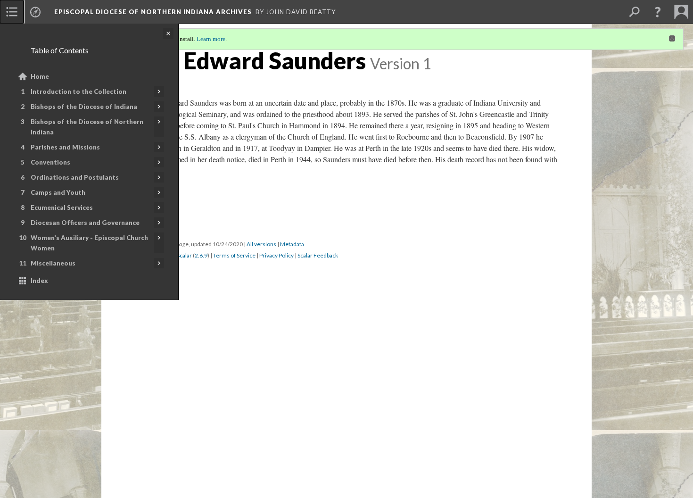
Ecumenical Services (62, 207)
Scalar (184, 255)
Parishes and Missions (65, 147)
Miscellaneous (53, 263)
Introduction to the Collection (78, 91)
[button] (657, 12)
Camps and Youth (58, 192)
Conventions (50, 162)
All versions (261, 244)
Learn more (211, 38)
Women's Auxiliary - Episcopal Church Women (89, 243)
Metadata (292, 244)
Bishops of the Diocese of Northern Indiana (87, 127)
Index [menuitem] (39, 280)
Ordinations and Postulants (75, 177)
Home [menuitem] (40, 76)
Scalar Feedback (317, 255)
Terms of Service (234, 255)
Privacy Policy (276, 255)
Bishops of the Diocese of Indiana (84, 106)
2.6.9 (201, 255)
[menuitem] (12, 12)
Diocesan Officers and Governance (85, 222)
